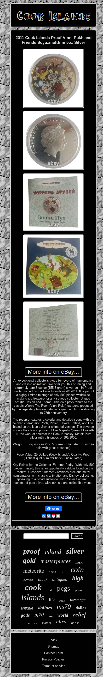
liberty (79, 562)
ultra (61, 622)
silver (75, 551)
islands (32, 597)
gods (25, 615)
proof (31, 551)
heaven (28, 580)
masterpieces (55, 561)
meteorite (33, 571)
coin (77, 569)
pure (78, 590)
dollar (81, 608)
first (49, 590)
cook (33, 587)
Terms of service (53, 666)
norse (75, 623)
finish (52, 572)
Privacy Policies (53, 659)
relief (79, 614)
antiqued (59, 579)
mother (46, 623)
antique (27, 608)
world (62, 615)
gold (29, 560)
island (53, 551)
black (42, 579)
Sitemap (53, 646)
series (32, 623)
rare (63, 572)
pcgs (63, 588)
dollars (45, 607)
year (51, 616)
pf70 (39, 615)
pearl (62, 600)
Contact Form (53, 653)
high (78, 578)
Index (53, 640)
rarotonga (78, 600)
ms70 (64, 606)
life (52, 599)
